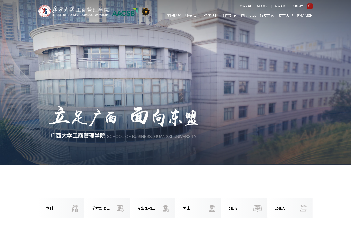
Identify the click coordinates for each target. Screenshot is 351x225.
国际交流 (248, 15)
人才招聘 (297, 6)
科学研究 (229, 15)
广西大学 (245, 6)
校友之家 (267, 15)
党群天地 (285, 15)
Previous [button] (21, 112)
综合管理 (280, 6)
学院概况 (174, 15)
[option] (175, 112)
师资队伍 (192, 15)
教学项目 (211, 15)
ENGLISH (305, 15)
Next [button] (330, 112)
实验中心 (262, 6)
